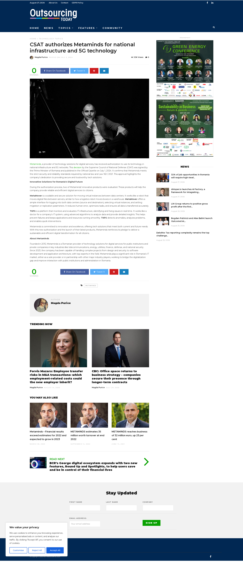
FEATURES (86, 28)
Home (33, 39)
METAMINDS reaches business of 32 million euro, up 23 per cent (129, 435)
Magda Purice (41, 57)
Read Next (57, 459)
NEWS (49, 28)
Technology (46, 39)
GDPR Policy (77, 3)
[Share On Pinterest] (94, 71)
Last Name (112, 502)
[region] (37, 539)
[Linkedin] (212, 3)
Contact (64, 3)
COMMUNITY (113, 28)
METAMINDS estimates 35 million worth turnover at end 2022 (87, 435)
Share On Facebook (56, 71)
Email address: (78, 518)
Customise (18, 550)
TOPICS (64, 28)
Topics (59, 39)
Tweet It (81, 71)
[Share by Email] (104, 71)
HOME (34, 28)
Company (148, 502)
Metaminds (35, 164)
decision (78, 167)
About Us (53, 3)
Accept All (55, 550)
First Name (75, 502)
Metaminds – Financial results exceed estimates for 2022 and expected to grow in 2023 (48, 435)
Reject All (37, 550)
